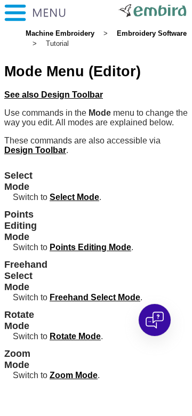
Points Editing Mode (90, 247)
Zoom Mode (74, 375)
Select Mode (74, 197)
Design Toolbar (35, 150)
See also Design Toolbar (53, 94)
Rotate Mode (75, 336)
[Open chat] (155, 320)
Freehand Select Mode (95, 297)
